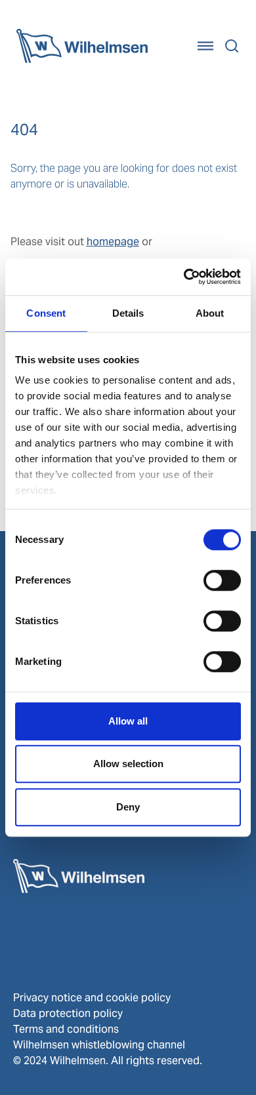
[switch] (222, 580)
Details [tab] (128, 313)
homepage (113, 242)
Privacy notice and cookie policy (92, 998)
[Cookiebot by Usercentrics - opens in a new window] (184, 276)
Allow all (128, 721)
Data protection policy (68, 1013)
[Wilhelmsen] (82, 46)
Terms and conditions (66, 1029)
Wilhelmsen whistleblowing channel (99, 1045)
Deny (128, 806)
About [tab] (210, 313)
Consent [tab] (46, 313)
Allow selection (128, 763)
